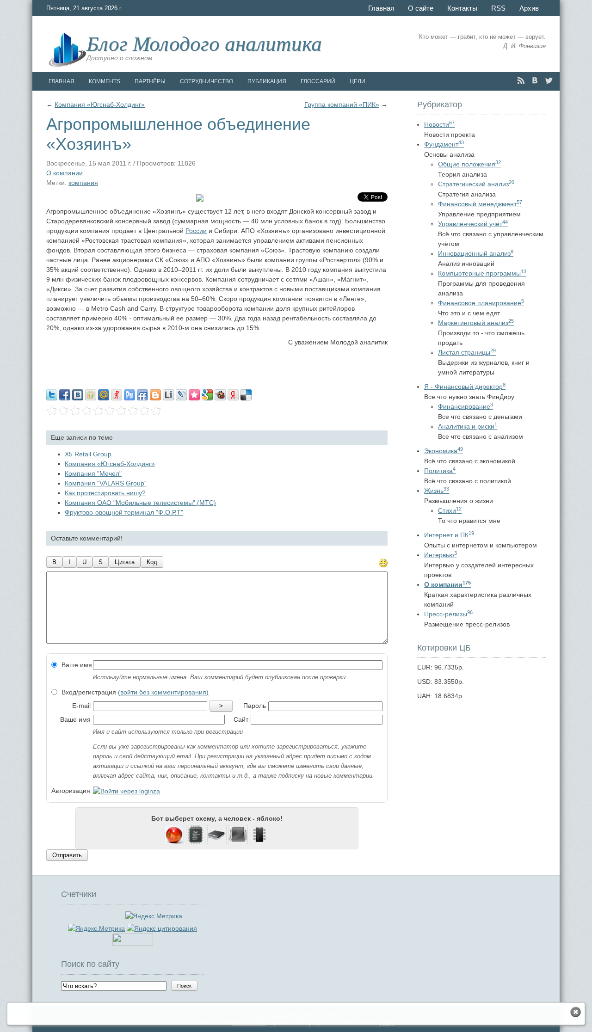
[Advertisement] (217, 366)
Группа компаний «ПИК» (341, 104)
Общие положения (469, 164)
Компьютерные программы (482, 273)
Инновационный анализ (475, 253)
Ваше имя (76, 665)
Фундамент (444, 144)
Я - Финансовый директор (465, 386)
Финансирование (465, 406)
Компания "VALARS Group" (106, 483)
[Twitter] (549, 80)
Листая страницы (467, 352)
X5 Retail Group (88, 454)
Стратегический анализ (476, 184)
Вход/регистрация (134, 692)
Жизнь (436, 490)
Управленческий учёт (473, 223)
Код (152, 562)
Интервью (440, 555)
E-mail (81, 705)
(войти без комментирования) (163, 692)
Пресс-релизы (448, 614)
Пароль (254, 705)
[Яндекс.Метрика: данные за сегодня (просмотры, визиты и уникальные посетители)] (96, 929)
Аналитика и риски (467, 426)
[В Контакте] (535, 80)
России (196, 230)
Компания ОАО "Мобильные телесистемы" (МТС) (140, 502)
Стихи (450, 510)
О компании (64, 173)
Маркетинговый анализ (476, 322)
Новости (439, 124)
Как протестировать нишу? (105, 493)
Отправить (67, 855)
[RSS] (521, 80)
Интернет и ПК (449, 535)
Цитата (125, 562)
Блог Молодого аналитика (204, 42)
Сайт (241, 719)
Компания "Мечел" (93, 473)
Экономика (443, 451)
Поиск (184, 986)
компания (83, 182)
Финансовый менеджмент (480, 204)
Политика (440, 470)
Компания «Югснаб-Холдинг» (100, 104)
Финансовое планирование (481, 303)
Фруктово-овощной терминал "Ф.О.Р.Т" (124, 512)
